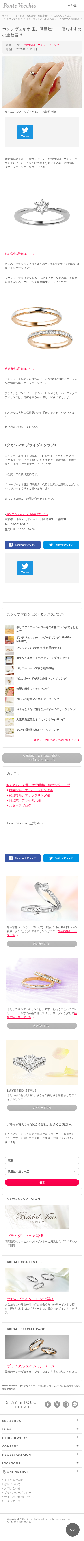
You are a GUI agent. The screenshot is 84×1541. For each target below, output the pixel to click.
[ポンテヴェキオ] (20, 5)
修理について (12, 1484)
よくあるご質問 (13, 1480)
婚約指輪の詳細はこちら (19, 253)
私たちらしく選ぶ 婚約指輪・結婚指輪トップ (38, 785)
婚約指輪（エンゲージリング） (43, 45)
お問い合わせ (12, 1488)
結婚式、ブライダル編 (25, 800)
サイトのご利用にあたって (20, 1496)
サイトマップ (12, 1501)
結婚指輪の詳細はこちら (19, 368)
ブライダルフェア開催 (25, 1236)
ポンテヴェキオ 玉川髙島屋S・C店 (27, 514)
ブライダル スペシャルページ (30, 1366)
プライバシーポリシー (17, 1492)
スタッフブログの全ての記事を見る (55, 740)
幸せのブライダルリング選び (30, 1299)
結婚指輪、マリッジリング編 (29, 795)
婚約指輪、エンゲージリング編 (31, 790)
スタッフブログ (20, 805)
